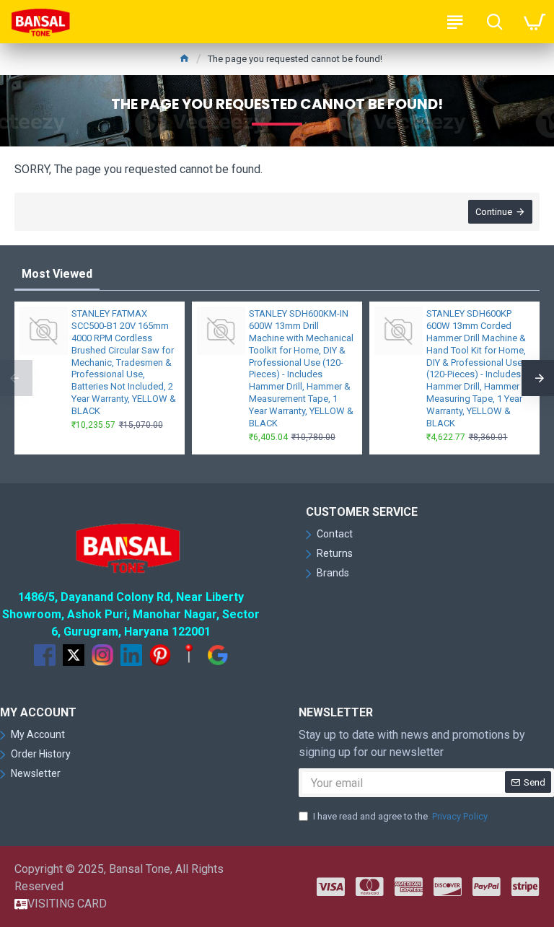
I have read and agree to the (400, 816)
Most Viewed (57, 274)
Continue (493, 211)
